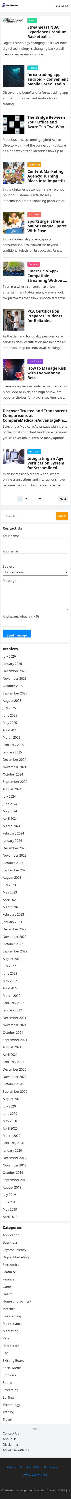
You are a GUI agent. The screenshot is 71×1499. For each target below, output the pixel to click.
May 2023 (10, 892)
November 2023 (14, 855)
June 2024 (10, 804)
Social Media (12, 1368)
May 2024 (10, 811)
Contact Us (11, 1433)
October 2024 (13, 774)
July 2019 (9, 1194)
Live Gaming (35, 361)
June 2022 (10, 973)
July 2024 (9, 796)
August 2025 (12, 700)
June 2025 (10, 715)
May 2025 (10, 723)
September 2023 (15, 870)
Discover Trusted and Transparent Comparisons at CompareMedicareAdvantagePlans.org (35, 418)
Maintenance (12, 1323)
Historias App (18, 1490)
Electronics (11, 1265)
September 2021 (15, 1040)
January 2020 (12, 1150)
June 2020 (10, 1113)
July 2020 (9, 1106)
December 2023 (14, 848)
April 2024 (10, 818)
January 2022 (12, 1010)
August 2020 (12, 1099)
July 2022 (9, 966)
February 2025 (13, 745)
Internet (9, 1309)
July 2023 (9, 885)
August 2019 (12, 1187)
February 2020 (13, 1143)
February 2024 (13, 833)
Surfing (8, 1397)
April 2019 (10, 1217)
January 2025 (12, 752)
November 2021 (14, 1025)
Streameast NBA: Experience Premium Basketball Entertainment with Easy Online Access (47, 36)
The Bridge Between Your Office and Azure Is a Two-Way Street (46, 124)
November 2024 (14, 767)
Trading (8, 1412)
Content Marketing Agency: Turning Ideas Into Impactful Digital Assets (46, 178)
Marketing (34, 164)
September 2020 (15, 1091)
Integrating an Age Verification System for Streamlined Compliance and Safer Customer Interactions (45, 470)
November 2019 (14, 1165)
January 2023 (12, 922)
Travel (7, 1419)
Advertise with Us (16, 1450)
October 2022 (13, 944)
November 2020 (14, 1077)
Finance (33, 67)
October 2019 (13, 1172)
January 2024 (12, 840)
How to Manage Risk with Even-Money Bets (46, 372)
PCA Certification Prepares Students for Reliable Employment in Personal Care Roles (46, 320)
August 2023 (12, 877)
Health (8, 1294)
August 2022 (12, 959)
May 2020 (10, 1121)
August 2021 (12, 1047)
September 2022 (15, 951)
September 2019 (15, 1180)
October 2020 (13, 1084)
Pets (6, 1338)
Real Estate (11, 1346)
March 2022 (11, 995)
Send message (17, 635)
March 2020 (11, 1136)
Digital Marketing (16, 1257)
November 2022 (14, 937)
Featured (33, 264)
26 (39, 499)
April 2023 (10, 900)
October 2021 (13, 1032)
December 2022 (14, 929)
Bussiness (34, 451)
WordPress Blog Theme (41, 1490)
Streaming (34, 214)
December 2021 (14, 1018)
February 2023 (13, 914)
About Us (10, 1439)
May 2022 (10, 981)
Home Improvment (17, 1301)
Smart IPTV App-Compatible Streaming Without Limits (45, 278)
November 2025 (14, 678)
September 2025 (15, 693)
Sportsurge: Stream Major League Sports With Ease (47, 226)
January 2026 (12, 664)
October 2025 (13, 686)
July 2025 (9, 708)
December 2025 (14, 671)
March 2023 (11, 907)
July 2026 (9, 656)
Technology (11, 1405)
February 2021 (13, 1062)
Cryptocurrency (14, 1250)
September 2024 (15, 781)
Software (9, 1375)
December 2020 (14, 1069)
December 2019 (14, 1158)
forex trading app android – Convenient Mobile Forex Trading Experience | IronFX (47, 81)
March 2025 (11, 737)
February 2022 (13, 1003)
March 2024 (11, 826)
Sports (32, 20)
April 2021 (10, 1054)
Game (7, 1287)
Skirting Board (13, 1360)
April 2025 (10, 730)
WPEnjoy (64, 1490)
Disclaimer (11, 1444)
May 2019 (10, 1209)
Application (11, 1235)
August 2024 (12, 789)
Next (63, 499)
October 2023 (13, 863)
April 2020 (10, 1128)
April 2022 (10, 988)
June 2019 (10, 1202)
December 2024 (14, 759)
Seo (5, 1353)
